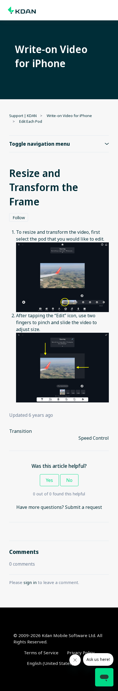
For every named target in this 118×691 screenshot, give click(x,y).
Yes (49, 480)
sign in (30, 582)
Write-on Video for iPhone (69, 115)
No (69, 480)
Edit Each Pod (30, 121)
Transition (20, 431)
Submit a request (83, 507)
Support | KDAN (23, 115)
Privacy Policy (81, 652)
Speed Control (93, 438)
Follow (19, 217)
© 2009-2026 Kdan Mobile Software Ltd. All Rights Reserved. (57, 638)
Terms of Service (41, 652)
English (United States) (50, 663)
